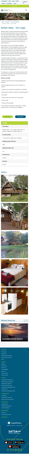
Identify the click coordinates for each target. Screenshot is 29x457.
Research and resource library (8, 399)
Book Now (14, 6)
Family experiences (5, 407)
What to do (4, 367)
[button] (9, 3)
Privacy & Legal (19, 425)
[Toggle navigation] (26, 10)
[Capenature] (7, 10)
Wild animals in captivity (6, 383)
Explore (7, 21)
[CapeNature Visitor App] (8, 442)
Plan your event (5, 373)
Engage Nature (5, 393)
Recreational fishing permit (7, 379)
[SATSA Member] (14, 432)
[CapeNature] (14, 423)
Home (2, 21)
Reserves (3, 364)
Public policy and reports (7, 357)
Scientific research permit (7, 385)
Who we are (4, 351)
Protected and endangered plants (8, 387)
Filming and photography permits (8, 390)
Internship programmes (6, 414)
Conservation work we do (7, 397)
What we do (4, 353)
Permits (3, 377)
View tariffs (22, 116)
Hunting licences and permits (7, 381)
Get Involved (5, 410)
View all (26, 320)
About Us (4, 349)
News (3, 359)
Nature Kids (5, 402)
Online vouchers (5, 375)
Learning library (5, 404)
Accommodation (15, 21)
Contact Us (4, 417)
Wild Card (4, 371)
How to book (4, 365)
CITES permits (4, 389)
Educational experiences (6, 405)
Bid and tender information (7, 355)
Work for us (4, 412)
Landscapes (4, 395)
